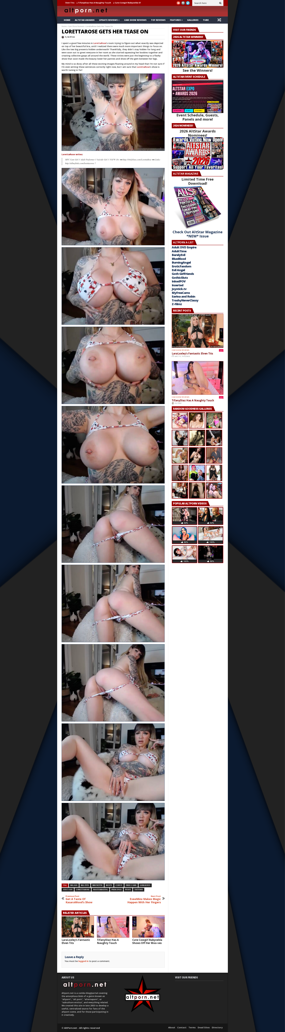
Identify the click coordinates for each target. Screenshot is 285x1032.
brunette (97, 885)
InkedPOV (179, 281)
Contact (181, 1027)
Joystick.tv (179, 289)
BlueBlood (179, 259)
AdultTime (179, 251)
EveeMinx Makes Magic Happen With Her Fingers (144, 899)
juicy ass (67, 890)
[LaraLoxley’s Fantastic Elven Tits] (78, 926)
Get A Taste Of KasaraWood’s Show (79, 899)
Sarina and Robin (183, 296)
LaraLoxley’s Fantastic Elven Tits (76, 941)
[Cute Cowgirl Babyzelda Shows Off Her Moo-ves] (148, 926)
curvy (119, 885)
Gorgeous (145, 885)
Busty (109, 885)
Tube (206, 20)
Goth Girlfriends (183, 274)
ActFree (71, 37)
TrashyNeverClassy (185, 300)
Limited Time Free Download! (198, 181)
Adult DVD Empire (184, 247)
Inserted (177, 285)
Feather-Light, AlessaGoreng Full (121, 2)
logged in (83, 961)
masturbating (100, 890)
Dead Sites (204, 1027)
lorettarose (83, 890)
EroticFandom (181, 266)
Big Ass (73, 885)
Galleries (192, 20)
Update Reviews (108, 20)
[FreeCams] (113, 112)
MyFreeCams (181, 293)
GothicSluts (180, 278)
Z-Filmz (177, 304)
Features (175, 20)
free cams (131, 885)
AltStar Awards (85, 20)
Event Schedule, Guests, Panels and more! (197, 117)
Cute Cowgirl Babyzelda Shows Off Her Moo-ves (77, 2)
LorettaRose (99, 43)
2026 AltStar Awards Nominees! (198, 133)
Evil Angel (178, 270)
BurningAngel (181, 262)
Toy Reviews (158, 20)
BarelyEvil (178, 255)
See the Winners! (197, 70)
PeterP (178, 403)
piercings (116, 890)
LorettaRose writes (72, 154)
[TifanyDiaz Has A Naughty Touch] (113, 926)
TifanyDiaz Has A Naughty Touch (108, 941)
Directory (217, 1027)
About (171, 1027)
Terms (192, 1027)
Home (67, 20)
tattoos (138, 890)
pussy (128, 890)
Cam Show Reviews (135, 20)
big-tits (85, 885)
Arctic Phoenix (182, 356)
